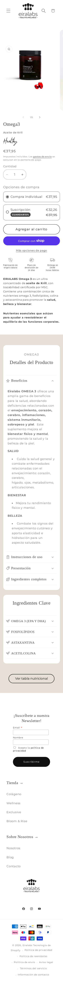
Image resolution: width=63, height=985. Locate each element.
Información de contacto (33, 974)
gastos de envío (42, 156)
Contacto (13, 866)
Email (17, 727)
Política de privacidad (38, 950)
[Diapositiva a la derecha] (39, 117)
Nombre (18, 737)
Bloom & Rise (16, 821)
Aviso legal (46, 962)
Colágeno (13, 794)
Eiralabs (27, 945)
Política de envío (24, 962)
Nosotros (13, 848)
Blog (10, 857)
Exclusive (13, 812)
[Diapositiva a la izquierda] (23, 117)
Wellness (13, 803)
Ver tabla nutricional (31, 678)
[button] (8, 10)
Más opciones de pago (31, 250)
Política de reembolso (33, 956)
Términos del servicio (33, 968)
